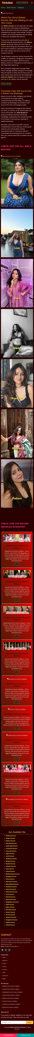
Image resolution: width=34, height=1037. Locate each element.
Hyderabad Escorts (12, 846)
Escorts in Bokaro (7, 77)
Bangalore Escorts (11, 920)
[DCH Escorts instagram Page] (9, 950)
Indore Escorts (10, 871)
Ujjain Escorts (10, 853)
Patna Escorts (10, 879)
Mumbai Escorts (11, 909)
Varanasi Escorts (11, 851)
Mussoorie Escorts (11, 892)
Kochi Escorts (10, 856)
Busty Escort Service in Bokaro (17, 776)
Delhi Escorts (10, 904)
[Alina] (17, 156)
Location (5, 969)
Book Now (9, 83)
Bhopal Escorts (10, 861)
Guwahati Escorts (11, 848)
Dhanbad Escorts (11, 843)
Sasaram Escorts (11, 917)
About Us (5, 960)
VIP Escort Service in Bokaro (17, 714)
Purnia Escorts (10, 915)
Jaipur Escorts (10, 907)
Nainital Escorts (11, 899)
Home (3, 7)
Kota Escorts (10, 869)
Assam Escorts (10, 912)
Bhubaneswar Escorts (13, 874)
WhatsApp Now (25, 1035)
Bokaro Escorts (11, 7)
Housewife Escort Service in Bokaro (17, 805)
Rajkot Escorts (10, 922)
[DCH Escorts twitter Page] (2, 950)
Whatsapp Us (24, 2)
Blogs (4, 978)
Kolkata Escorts (11, 836)
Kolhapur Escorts (11, 859)
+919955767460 (8, 1035)
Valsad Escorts (10, 925)
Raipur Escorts (10, 838)
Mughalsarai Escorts (12, 902)
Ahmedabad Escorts (12, 884)
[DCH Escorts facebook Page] (5, 950)
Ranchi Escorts (10, 897)
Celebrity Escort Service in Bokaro (17, 741)
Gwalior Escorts (11, 866)
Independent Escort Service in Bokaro (17, 618)
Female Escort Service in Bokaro (17, 582)
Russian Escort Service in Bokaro (17, 654)
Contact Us (5, 975)
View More (17, 563)
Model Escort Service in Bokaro (17, 684)
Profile (4, 963)
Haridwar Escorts (11, 887)
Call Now (18, 2)
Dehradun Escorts (11, 881)
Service (4, 966)
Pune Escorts (10, 894)
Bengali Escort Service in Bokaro (17, 546)
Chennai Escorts (11, 889)
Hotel (4, 972)
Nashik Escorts (10, 864)
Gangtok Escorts (11, 876)
